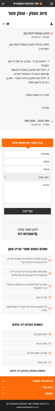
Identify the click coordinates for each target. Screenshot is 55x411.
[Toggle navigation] (51, 3)
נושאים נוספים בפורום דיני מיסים (27, 370)
